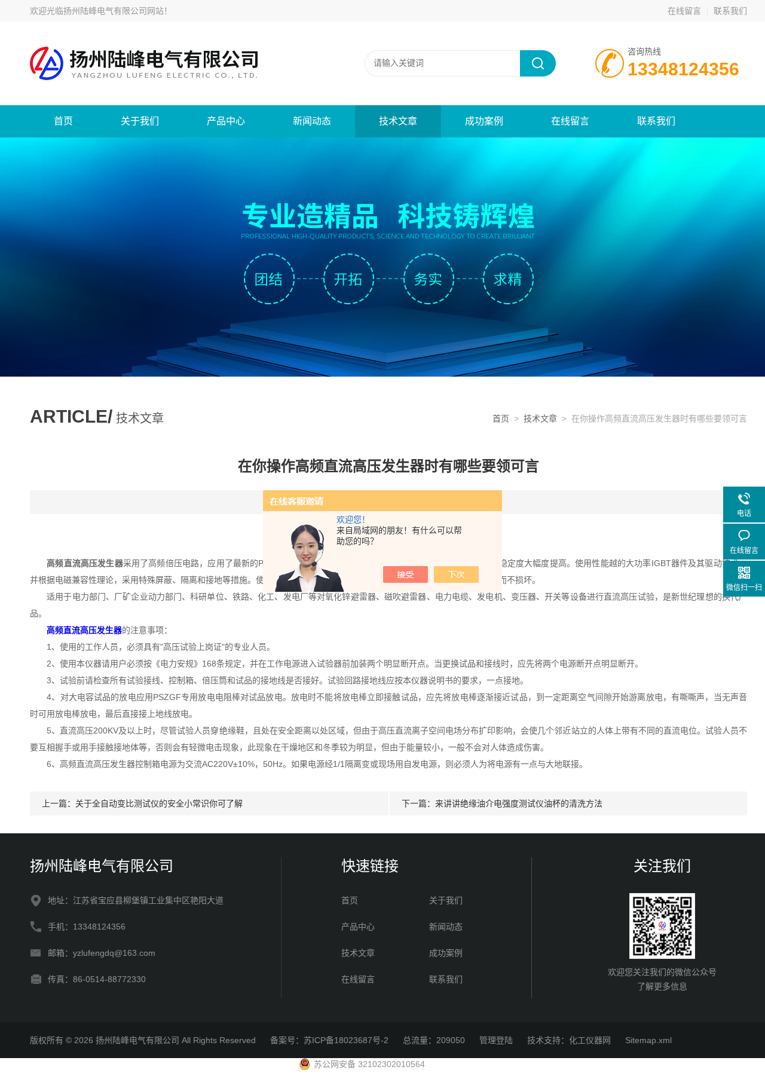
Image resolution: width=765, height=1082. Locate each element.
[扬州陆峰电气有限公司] (173, 63)
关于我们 (140, 121)
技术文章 (398, 121)
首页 (63, 121)
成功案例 (484, 121)
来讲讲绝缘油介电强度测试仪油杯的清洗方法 (518, 803)
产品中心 (226, 121)
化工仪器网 (590, 1040)
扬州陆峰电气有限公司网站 (113, 11)
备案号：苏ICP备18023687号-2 (329, 1040)
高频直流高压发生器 (84, 630)
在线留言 (684, 11)
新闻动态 (312, 121)
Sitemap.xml (648, 1040)
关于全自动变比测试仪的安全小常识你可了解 (159, 803)
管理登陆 (496, 1040)
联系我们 (730, 11)
